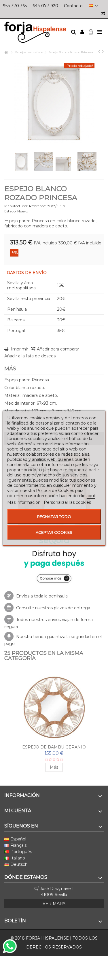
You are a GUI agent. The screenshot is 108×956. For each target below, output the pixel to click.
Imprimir (19, 349)
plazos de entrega (72, 607)
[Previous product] (99, 51)
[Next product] (103, 51)
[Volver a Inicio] (6, 52)
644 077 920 (45, 5)
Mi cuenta (17, 810)
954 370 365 (15, 5)
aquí (90, 495)
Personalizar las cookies (67, 502)
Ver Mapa (54, 903)
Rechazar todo (54, 516)
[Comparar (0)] (103, 14)
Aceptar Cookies (54, 532)
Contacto (73, 5)
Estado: (10, 211)
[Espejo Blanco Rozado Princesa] (21, 161)
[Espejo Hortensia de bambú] (54, 707)
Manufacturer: (16, 206)
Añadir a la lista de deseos (30, 356)
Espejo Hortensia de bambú (54, 747)
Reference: (37, 206)
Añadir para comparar (58, 349)
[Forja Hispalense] (35, 32)
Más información (24, 502)
